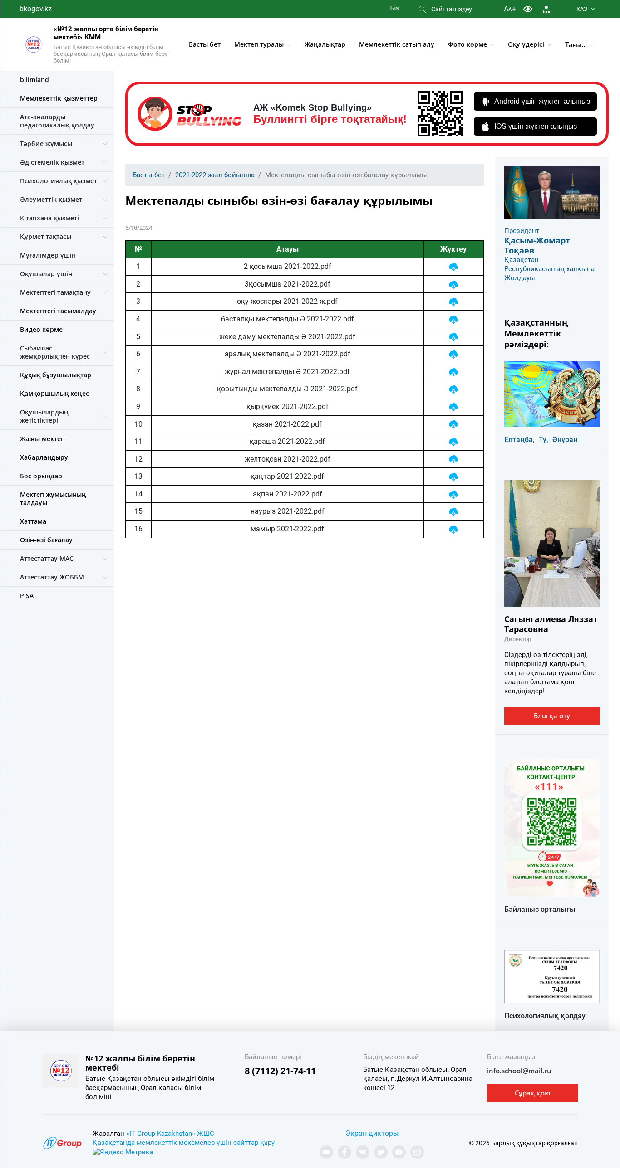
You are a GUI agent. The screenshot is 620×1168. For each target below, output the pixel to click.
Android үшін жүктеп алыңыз (542, 101)
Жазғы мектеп (42, 438)
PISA (27, 595)
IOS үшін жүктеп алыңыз (535, 126)
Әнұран (564, 439)
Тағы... (576, 44)
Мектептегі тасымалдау (58, 311)
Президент (521, 231)
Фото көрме (467, 44)
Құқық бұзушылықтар (55, 374)
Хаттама (33, 521)
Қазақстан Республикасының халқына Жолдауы (549, 269)
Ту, (543, 439)
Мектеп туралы (259, 44)
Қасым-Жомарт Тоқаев (537, 245)
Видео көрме (41, 329)
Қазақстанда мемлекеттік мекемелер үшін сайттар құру (184, 1143)
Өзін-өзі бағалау (46, 539)
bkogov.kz (36, 9)
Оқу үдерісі (526, 44)
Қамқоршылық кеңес (54, 393)
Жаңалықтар (325, 44)
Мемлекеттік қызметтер (59, 98)
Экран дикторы (372, 1133)
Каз (581, 8)
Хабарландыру (44, 457)
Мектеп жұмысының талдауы (53, 498)
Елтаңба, (519, 439)
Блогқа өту (552, 715)
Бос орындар (41, 476)
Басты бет (205, 44)
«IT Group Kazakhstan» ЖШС (170, 1133)
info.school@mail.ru (519, 1070)
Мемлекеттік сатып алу (396, 44)
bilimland (34, 79)
